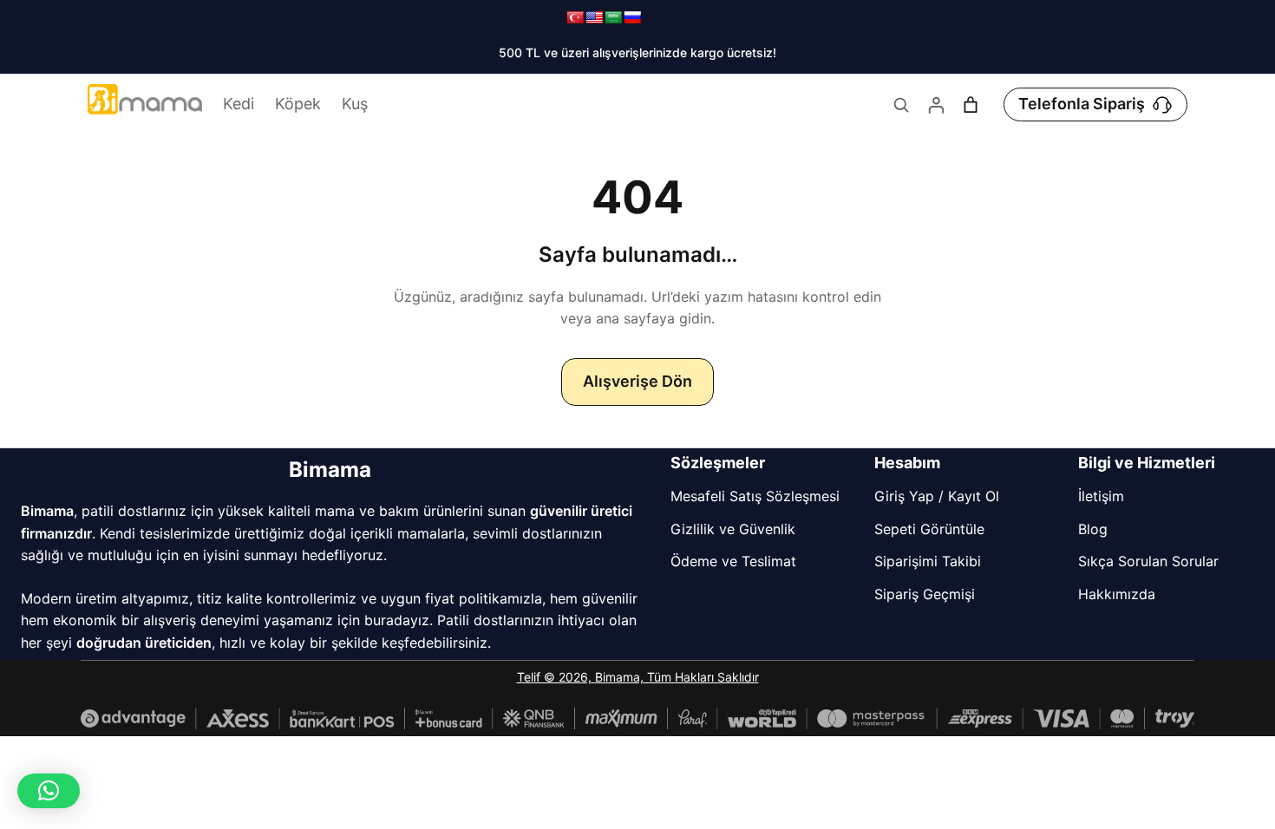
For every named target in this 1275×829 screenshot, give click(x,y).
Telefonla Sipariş (1081, 104)
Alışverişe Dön (637, 381)
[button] (48, 791)
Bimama (330, 469)
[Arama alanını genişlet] (901, 105)
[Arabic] (613, 17)
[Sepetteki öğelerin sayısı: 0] (970, 105)
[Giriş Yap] (936, 105)
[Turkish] (575, 17)
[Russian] (632, 17)
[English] (594, 17)
